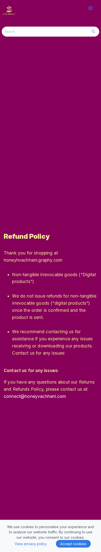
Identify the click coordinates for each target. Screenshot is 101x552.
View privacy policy (31, 544)
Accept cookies (73, 544)
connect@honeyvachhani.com (35, 396)
